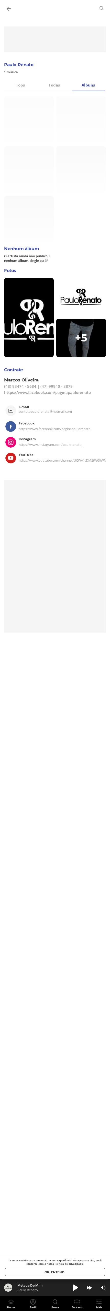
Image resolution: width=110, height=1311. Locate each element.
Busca (55, 1307)
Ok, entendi (55, 1272)
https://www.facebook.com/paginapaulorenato (47, 392)
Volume (103, 1287)
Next (89, 1287)
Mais (99, 1307)
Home (11, 1307)
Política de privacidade (69, 1263)
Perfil (33, 1307)
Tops (20, 85)
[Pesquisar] (101, 8)
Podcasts (77, 1307)
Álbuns (88, 85)
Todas (54, 85)
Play (75, 1287)
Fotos (10, 270)
